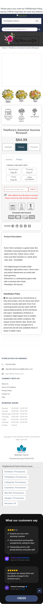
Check (33, 189)
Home (4, 48)
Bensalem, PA (10, 503)
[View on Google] (7, 587)
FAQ (3, 397)
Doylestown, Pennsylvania (15, 488)
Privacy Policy (7, 390)
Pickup (19, 160)
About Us (5, 384)
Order (21, 598)
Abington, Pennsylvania (14, 498)
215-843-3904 (10, 364)
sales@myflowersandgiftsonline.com (19, 369)
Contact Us (6, 394)
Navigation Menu (11, 21)
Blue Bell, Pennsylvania (14, 493)
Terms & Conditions (9, 387)
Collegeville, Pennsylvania (15, 482)
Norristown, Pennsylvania (14, 472)
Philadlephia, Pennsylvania (15, 477)
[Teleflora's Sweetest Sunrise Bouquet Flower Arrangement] (8, 96)
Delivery (9, 160)
